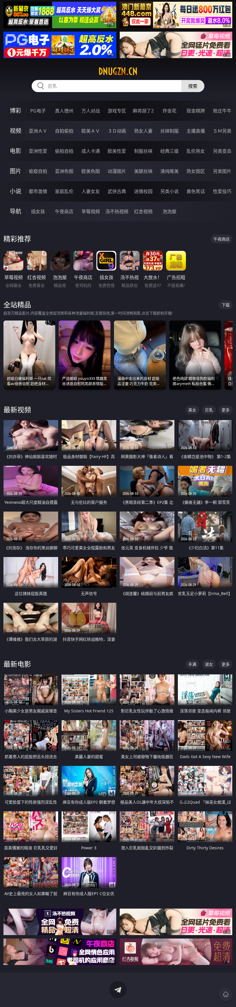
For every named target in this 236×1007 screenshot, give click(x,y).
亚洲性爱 (38, 151)
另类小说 (169, 191)
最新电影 (17, 664)
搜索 (192, 86)
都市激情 (38, 191)
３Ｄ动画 (117, 131)
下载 (226, 305)
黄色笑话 (195, 191)
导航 (15, 211)
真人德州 (64, 111)
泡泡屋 (169, 211)
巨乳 (209, 410)
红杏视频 (143, 211)
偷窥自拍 (38, 171)
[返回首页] (226, 994)
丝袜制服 (169, 131)
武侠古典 (117, 191)
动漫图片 (117, 171)
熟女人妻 (143, 131)
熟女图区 (195, 171)
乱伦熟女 (195, 151)
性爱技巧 (222, 191)
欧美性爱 (117, 151)
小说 (15, 191)
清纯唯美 (169, 171)
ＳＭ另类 (222, 131)
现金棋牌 (195, 111)
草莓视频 (90, 211)
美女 (192, 410)
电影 (15, 151)
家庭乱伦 (64, 191)
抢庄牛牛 (222, 111)
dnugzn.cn (118, 71)
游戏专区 (117, 111)
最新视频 (17, 409)
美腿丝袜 (143, 171)
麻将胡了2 (143, 111)
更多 (226, 410)
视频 (15, 131)
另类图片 (222, 171)
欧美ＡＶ (90, 131)
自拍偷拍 (64, 131)
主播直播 (195, 131)
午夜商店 (64, 211)
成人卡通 (90, 151)
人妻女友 (90, 191)
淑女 (209, 664)
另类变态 (222, 151)
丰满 (192, 664)
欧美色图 (90, 171)
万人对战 (90, 111)
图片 (15, 171)
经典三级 (169, 151)
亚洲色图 (64, 171)
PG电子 (38, 111)
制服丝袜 (143, 151)
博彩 (15, 111)
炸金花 (169, 111)
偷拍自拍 (64, 151)
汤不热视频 (116, 211)
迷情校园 (143, 191)
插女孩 (38, 211)
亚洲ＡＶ (38, 131)
